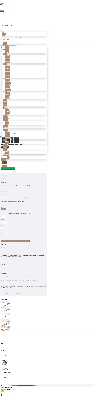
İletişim (2, 235)
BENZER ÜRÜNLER (5, 299)
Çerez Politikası (2, 389)
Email (1, 4)
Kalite (1, 225)
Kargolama (2, 230)
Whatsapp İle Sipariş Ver (5, 167)
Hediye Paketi (4, 169)
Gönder (2, 10)
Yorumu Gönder (15, 241)
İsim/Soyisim (1, 3)
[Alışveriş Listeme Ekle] (0, 307)
